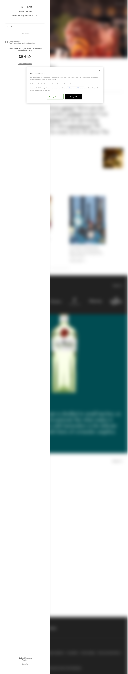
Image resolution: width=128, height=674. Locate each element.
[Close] (98, 70)
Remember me (15, 41)
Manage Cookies (54, 97)
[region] (64, 85)
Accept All (72, 97)
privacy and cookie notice (75, 88)
